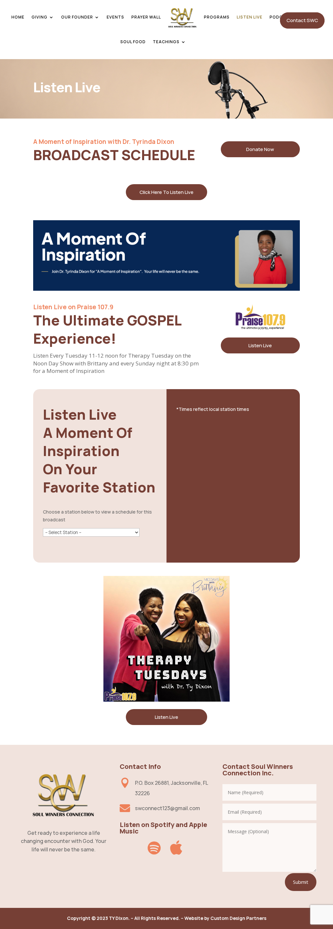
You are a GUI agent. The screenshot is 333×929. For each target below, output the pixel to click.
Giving (39, 17)
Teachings (166, 42)
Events (115, 17)
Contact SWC (302, 20)
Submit (300, 882)
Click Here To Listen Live (166, 192)
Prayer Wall (146, 17)
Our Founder (77, 17)
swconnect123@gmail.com (167, 808)
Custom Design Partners (238, 918)
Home (17, 17)
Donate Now (260, 149)
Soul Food (133, 42)
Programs (217, 17)
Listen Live (249, 17)
